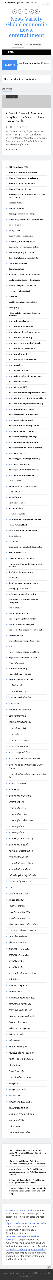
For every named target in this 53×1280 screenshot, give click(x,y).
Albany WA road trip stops (20, 189)
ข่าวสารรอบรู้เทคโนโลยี (19, 752)
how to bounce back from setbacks (24, 332)
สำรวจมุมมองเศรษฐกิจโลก (20, 1010)
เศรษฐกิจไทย (14, 1096)
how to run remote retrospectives (24, 425)
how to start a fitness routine (22, 431)
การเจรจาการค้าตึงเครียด (20, 697)
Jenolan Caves (15, 492)
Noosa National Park (18, 525)
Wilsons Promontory (18, 668)
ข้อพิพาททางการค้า (17, 716)
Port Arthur (14, 541)
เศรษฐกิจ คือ (14, 1083)
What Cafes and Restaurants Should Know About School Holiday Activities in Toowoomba (27, 1153)
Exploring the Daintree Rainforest (24, 280)
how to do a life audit (18, 354)
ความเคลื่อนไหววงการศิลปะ (21, 863)
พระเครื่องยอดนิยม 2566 (19, 912)
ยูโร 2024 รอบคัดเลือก (18, 943)
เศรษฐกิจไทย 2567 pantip (20, 1102)
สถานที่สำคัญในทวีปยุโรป (20, 1004)
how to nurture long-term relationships (26, 403)
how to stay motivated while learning (25, 447)
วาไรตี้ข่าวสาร (15, 979)
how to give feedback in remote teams (26, 376)
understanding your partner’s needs (25, 641)
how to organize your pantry (21, 409)
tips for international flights (21, 624)
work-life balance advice (20, 674)
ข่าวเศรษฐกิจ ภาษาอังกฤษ (20, 796)
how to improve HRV (18, 387)
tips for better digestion (19, 613)
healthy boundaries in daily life (23, 302)
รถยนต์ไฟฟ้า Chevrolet (19, 949)
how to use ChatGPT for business (24, 470)
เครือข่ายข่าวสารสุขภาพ (19, 1028)
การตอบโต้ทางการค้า (18, 691)
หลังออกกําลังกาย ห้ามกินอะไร (22, 1016)
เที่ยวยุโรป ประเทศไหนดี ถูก (21, 1059)
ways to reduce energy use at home (25, 652)
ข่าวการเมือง (14, 734)
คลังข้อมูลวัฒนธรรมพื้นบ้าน (21, 851)
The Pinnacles (15, 608)
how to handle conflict (19, 381)
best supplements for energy (22, 214)
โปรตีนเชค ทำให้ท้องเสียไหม (21, 1114)
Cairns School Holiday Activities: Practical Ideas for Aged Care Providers (27, 1162)
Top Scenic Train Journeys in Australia (26, 630)
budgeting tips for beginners (22, 241)
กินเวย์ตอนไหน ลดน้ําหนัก (20, 710)
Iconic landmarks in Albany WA (23, 486)
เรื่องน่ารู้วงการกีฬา (17, 1071)
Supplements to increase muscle (23, 583)
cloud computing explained (21, 252)
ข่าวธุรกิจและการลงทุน (19, 740)
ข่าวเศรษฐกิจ (11, 97)
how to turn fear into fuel (20, 464)
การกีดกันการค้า (16, 685)
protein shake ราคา (17, 552)
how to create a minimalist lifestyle (25, 343)
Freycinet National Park (19, 291)
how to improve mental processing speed (27, 392)
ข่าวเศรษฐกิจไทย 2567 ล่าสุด (21, 838)
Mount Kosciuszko (17, 514)
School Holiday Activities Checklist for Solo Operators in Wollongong (26, 1181)
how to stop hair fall (17, 453)
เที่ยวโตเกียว (14, 1065)
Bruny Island (15, 230)
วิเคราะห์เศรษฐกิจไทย (18, 985)
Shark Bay (13, 577)
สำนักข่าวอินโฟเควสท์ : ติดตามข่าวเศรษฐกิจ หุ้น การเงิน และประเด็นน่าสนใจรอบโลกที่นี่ (25, 117)
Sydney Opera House (18, 588)
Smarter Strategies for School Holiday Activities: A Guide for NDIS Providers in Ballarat (21, 2)
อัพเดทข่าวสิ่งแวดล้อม (18, 1022)
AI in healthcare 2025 (18, 167)
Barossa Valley (15, 203)
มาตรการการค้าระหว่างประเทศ (22, 930)
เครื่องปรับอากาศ (16, 1040)
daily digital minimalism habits (23, 258)
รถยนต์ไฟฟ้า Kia (16, 961)
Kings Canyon (15, 497)
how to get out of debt (18, 370)
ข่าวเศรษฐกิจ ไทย (16, 802)
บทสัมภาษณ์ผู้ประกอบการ (20, 881)
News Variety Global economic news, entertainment (26, 27)
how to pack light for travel (21, 420)
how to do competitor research (22, 359)
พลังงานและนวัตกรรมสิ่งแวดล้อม (23, 924)
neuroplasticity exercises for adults (25, 519)
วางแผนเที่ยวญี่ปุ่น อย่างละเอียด (22, 973)
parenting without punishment (23, 530)
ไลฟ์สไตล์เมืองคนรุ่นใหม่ (19, 1132)
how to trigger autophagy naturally (24, 458)
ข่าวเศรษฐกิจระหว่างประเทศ (21, 820)
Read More (10, 149)
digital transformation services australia (26, 1223)
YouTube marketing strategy (22, 679)
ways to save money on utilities (23, 657)
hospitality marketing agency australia (25, 1249)
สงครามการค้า (15, 991)
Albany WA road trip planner (22, 183)
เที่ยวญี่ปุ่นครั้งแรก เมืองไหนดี (21, 1053)
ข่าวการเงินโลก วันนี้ (17, 728)
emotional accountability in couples (25, 274)
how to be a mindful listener (21, 326)
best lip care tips (16, 208)
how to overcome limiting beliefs (24, 414)
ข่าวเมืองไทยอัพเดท (17, 783)
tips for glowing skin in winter (22, 619)
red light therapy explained (21, 558)
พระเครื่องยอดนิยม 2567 (19, 918)
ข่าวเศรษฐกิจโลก (16, 826)
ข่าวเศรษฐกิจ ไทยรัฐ (17, 808)
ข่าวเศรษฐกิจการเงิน (17, 814)
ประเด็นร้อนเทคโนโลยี (19, 894)
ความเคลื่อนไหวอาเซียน (19, 869)
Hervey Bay (14, 307)
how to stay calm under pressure (23, 442)
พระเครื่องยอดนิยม (17, 906)
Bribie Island (15, 225)
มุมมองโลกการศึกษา (18, 936)
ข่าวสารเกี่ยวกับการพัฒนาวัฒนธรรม (24, 759)
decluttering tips (16, 269)
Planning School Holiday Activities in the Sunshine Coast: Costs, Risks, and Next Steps (27, 1191)
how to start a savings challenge (23, 436)
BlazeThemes (26, 1276)
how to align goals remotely (21, 321)
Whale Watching (16, 663)
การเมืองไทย (14, 703)
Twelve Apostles (16, 635)
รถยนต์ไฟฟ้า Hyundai (19, 955)
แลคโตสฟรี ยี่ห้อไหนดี (18, 1108)
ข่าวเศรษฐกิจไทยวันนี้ (18, 845)
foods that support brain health (23, 285)
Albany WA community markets (23, 172)
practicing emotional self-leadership (25, 547)
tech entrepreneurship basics (22, 594)
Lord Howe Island (17, 503)
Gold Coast (13, 296)
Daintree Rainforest (18, 263)
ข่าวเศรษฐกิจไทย (16, 832)
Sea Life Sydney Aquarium (21, 572)
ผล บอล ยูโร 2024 (16, 900)
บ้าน (10, 887)
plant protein (15, 536)
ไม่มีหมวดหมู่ (14, 1126)
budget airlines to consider (21, 236)
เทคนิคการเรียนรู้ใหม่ (18, 1047)
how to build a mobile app (20, 337)
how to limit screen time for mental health (28, 398)
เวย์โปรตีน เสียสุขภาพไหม (20, 1077)
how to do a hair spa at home (22, 348)
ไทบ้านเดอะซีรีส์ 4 (16, 1120)
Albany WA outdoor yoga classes (23, 178)
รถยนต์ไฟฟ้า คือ (16, 967)
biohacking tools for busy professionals (26, 219)
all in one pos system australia (21, 1210)
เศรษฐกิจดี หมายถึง (17, 1089)
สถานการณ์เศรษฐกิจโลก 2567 (22, 998)
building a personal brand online (24, 247)
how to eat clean (16, 365)
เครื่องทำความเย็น (17, 1034)
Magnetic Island (16, 508)
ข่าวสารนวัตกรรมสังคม (19, 746)
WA (10, 646)
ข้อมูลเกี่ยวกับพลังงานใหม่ (20, 722)
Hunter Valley (15, 481)
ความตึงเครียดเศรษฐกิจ (19, 857)
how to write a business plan (21, 475)
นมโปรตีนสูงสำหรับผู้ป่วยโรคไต (22, 875)
